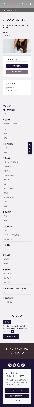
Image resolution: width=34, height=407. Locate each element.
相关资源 (11, 87)
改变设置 (17, 400)
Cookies (19, 384)
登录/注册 (11, 336)
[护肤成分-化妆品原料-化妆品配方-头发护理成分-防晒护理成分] (10, 4)
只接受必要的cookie (17, 396)
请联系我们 (15, 353)
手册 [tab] (8, 322)
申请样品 (18, 66)
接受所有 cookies (17, 390)
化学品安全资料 (13, 91)
